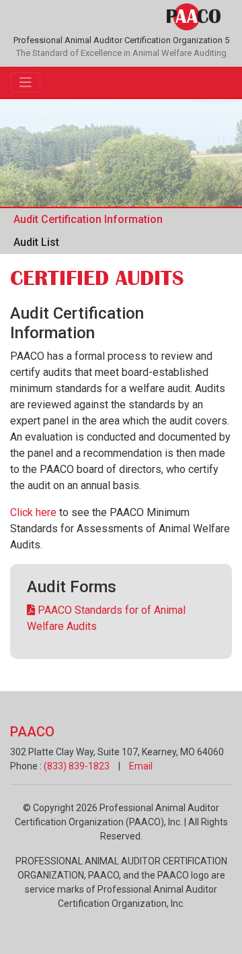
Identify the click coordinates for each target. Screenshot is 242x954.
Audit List (36, 242)
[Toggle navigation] (25, 82)
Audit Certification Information (88, 219)
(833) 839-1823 (77, 766)
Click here (33, 512)
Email (141, 766)
